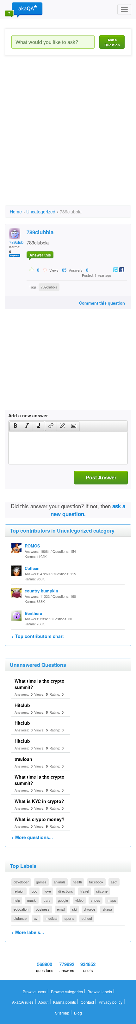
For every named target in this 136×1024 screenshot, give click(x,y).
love (48, 891)
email (61, 909)
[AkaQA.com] (23, 9)
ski (74, 909)
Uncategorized (40, 211)
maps (112, 900)
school (87, 918)
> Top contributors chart (37, 636)
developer (21, 881)
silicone (102, 891)
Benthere (33, 613)
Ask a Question (112, 42)
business (43, 909)
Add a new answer (28, 415)
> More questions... (32, 837)
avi (36, 918)
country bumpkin (41, 591)
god (34, 891)
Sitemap (62, 1012)
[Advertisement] (68, 136)
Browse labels (100, 991)
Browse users (34, 991)
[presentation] (15, 426)
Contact (87, 1002)
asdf (114, 881)
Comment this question (102, 303)
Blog (78, 1012)
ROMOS (32, 546)
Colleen (32, 568)
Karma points (64, 1002)
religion (19, 891)
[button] (15, 426)
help (17, 900)
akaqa (107, 909)
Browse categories (67, 991)
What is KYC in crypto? (39, 801)
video (79, 900)
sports (69, 918)
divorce (89, 909)
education (21, 909)
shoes (95, 900)
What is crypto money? (40, 819)
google (63, 900)
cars (47, 900)
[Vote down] (44, 269)
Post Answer (101, 477)
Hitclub (22, 705)
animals (59, 881)
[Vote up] (31, 269)
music (31, 900)
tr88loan (23, 759)
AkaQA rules (23, 1002)
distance (20, 918)
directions (65, 891)
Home (16, 211)
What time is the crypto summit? (40, 684)
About (43, 1002)
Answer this (40, 255)
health (77, 881)
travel (84, 891)
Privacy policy (110, 1002)
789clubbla (19, 242)
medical (51, 918)
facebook (96, 881)
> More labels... (27, 932)
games (41, 881)
